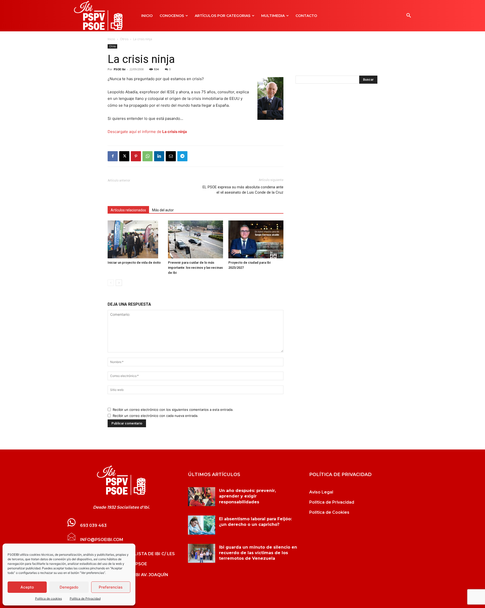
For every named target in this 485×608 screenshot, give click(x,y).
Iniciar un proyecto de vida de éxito (134, 262)
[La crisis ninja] (121, 480)
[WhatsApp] (147, 156)
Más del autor (163, 210)
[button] (408, 15)
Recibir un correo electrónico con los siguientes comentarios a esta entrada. (173, 410)
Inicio (111, 39)
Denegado (69, 587)
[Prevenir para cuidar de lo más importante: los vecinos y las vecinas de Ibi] (195, 239)
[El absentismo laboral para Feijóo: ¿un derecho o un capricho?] (201, 525)
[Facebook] (113, 156)
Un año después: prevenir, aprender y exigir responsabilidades (247, 496)
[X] (124, 156)
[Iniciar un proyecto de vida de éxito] (135, 239)
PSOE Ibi (120, 69)
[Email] (171, 156)
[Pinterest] (136, 156)
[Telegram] (182, 156)
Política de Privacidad (85, 598)
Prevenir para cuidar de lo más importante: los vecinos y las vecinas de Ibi (195, 268)
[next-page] (119, 283)
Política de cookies (48, 598)
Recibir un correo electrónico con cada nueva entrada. (155, 416)
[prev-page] (111, 283)
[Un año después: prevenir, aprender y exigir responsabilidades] (201, 496)
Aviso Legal (321, 492)
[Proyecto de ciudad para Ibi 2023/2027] (255, 239)
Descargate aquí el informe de (134, 131)
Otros (124, 39)
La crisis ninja (174, 131)
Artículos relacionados (128, 210)
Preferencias (111, 587)
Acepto (27, 587)
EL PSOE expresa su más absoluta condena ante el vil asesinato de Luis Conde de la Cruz (243, 190)
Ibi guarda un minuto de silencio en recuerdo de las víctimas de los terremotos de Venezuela (258, 553)
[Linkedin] (159, 156)
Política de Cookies (329, 512)
